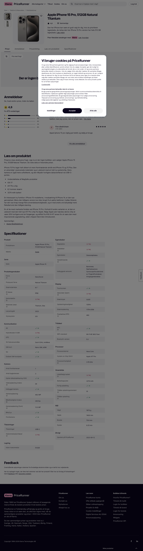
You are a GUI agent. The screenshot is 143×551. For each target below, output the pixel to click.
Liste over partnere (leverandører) (52, 103)
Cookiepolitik (46, 84)
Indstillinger (51, 111)
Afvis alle (93, 111)
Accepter (72, 111)
